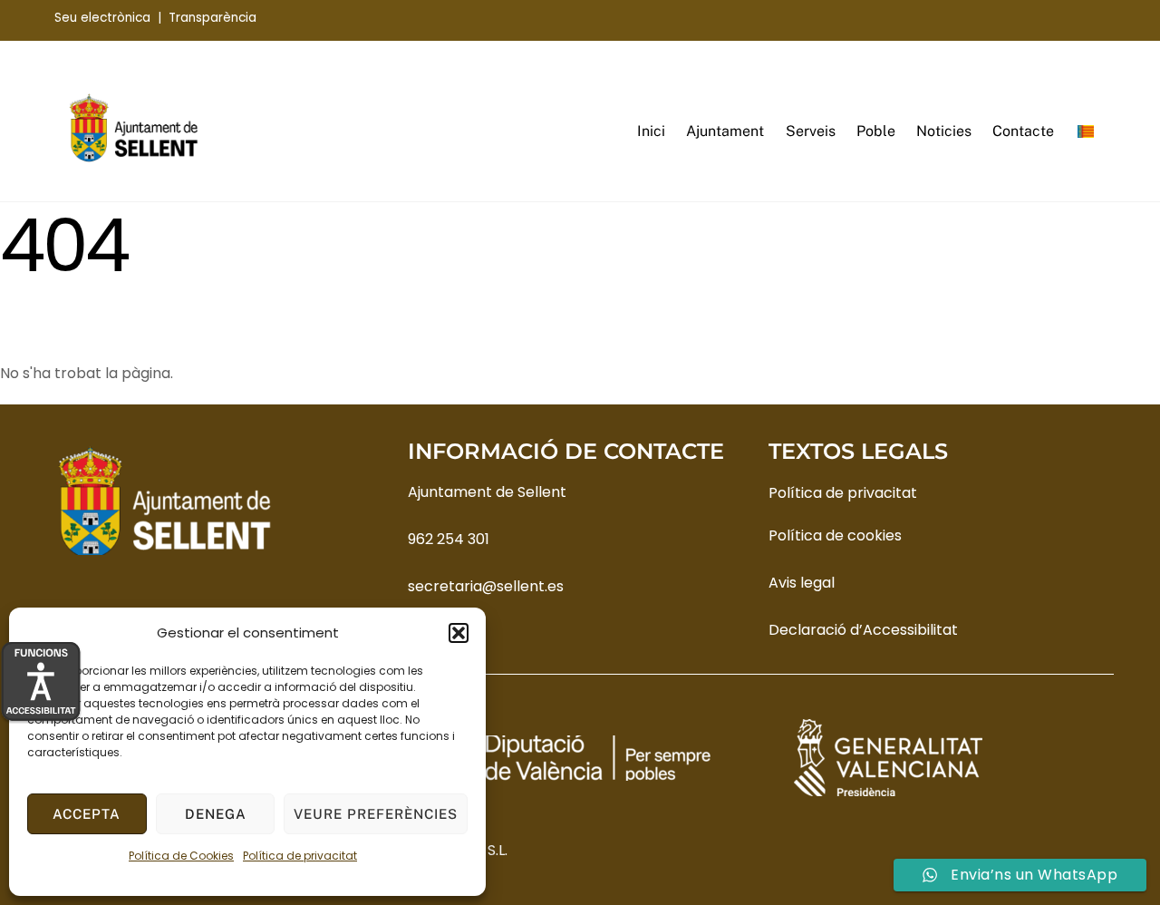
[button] (459, 633)
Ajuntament (725, 131)
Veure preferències (376, 814)
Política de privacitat (300, 855)
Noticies (944, 131)
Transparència (212, 17)
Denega (215, 814)
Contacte (1023, 131)
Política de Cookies (181, 855)
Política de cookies (835, 535)
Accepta (87, 814)
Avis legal (801, 582)
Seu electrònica (102, 17)
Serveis (811, 131)
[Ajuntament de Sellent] (133, 158)
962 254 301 (448, 539)
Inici (651, 131)
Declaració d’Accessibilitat (863, 629)
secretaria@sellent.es (486, 586)
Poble (875, 131)
